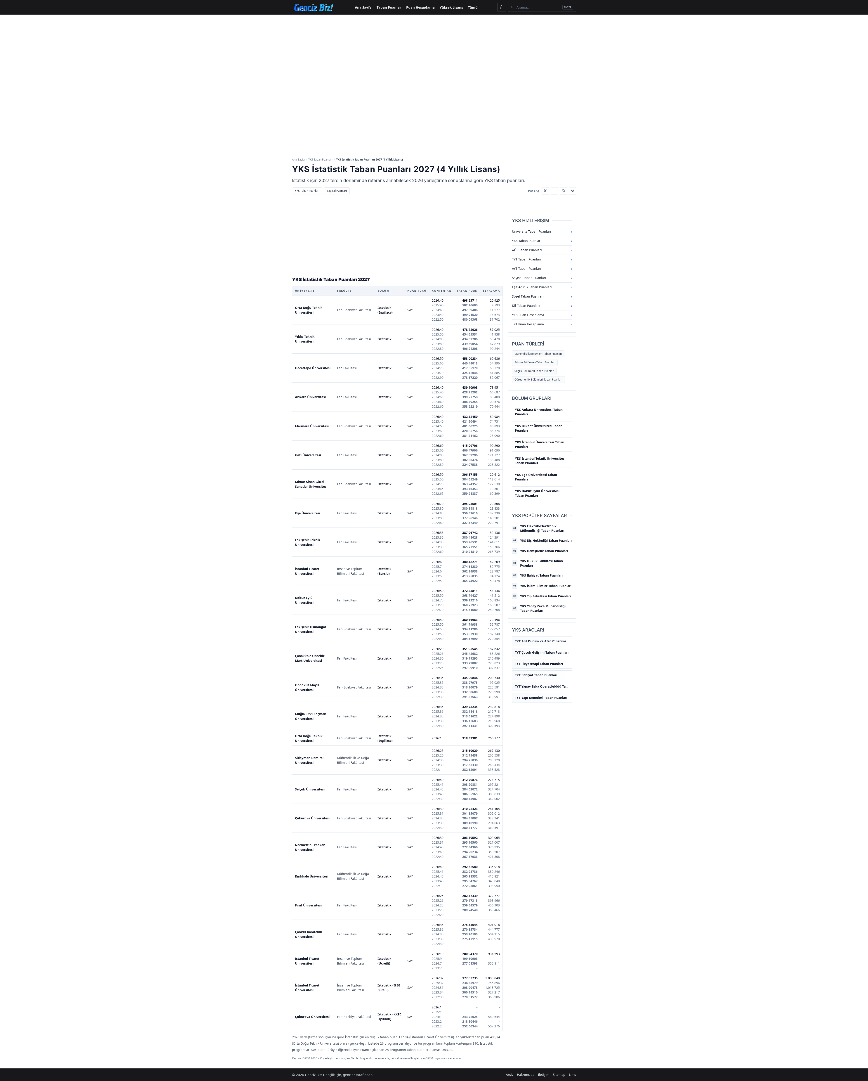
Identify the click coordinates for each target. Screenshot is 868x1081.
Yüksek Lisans (451, 7)
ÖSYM (429, 1058)
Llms (572, 1074)
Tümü (473, 7)
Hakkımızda (525, 1074)
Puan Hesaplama (420, 7)
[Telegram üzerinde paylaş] (572, 190)
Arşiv (509, 1074)
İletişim (543, 1074)
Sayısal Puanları (337, 191)
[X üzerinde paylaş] (545, 190)
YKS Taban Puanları (320, 159)
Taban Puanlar (389, 7)
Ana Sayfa (363, 7)
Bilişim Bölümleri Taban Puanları (534, 362)
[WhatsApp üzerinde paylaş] (563, 190)
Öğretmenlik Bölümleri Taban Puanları (538, 379)
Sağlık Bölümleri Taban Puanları (534, 371)
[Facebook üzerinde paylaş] (554, 190)
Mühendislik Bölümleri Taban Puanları (538, 354)
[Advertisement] (434, 48)
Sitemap (559, 1074)
